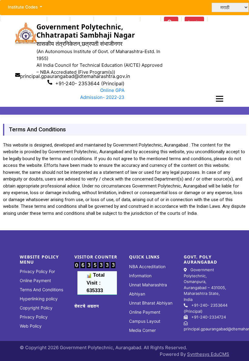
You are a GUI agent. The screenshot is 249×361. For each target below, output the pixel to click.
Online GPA (112, 90)
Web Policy (31, 326)
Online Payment (144, 312)
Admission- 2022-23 (102, 97)
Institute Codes (23, 7)
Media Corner (142, 330)
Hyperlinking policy (39, 298)
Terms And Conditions (41, 289)
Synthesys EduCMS (208, 354)
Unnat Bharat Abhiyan (150, 302)
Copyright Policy (36, 307)
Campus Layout (144, 321)
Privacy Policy (34, 316)
